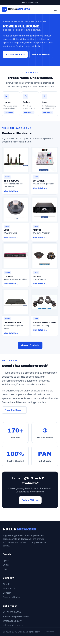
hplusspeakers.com (13, 625)
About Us (7, 584)
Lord (5, 569)
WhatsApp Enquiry (12, 620)
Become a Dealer (41, 54)
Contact (7, 592)
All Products (9, 588)
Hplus (6, 560)
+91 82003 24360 (12, 612)
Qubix (5, 564)
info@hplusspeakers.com (16, 616)
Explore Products (15, 54)
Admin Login (51, 632)
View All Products (30, 345)
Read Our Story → (14, 410)
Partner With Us (30, 500)
